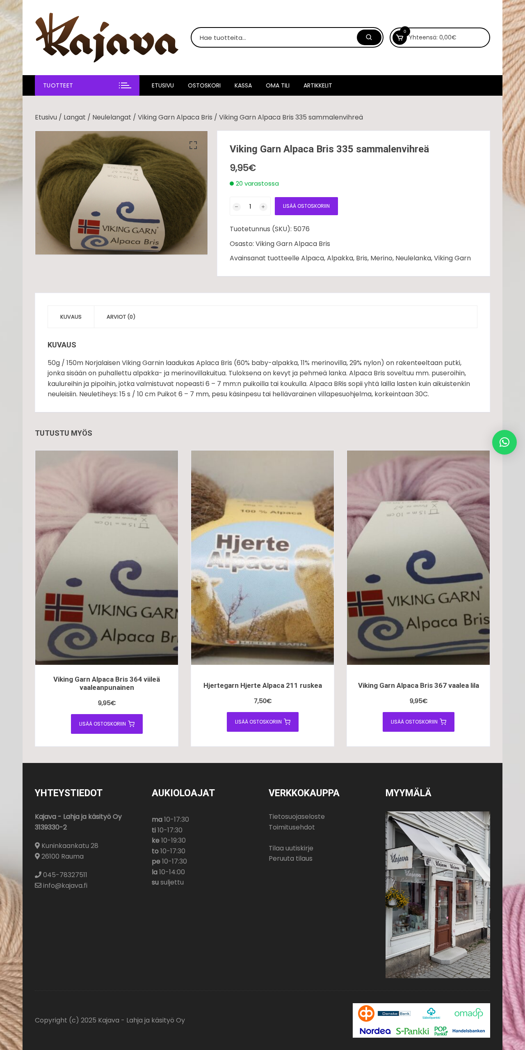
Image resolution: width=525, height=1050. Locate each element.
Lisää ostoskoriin (306, 205)
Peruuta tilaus (291, 858)
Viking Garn (452, 258)
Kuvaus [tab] (71, 317)
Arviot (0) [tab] (121, 317)
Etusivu (163, 85)
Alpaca (312, 258)
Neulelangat (111, 117)
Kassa (243, 85)
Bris (362, 258)
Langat (75, 117)
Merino (381, 258)
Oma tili (278, 85)
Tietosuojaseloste (297, 816)
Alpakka (340, 258)
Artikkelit (318, 85)
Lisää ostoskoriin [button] (102, 723)
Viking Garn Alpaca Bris (175, 117)
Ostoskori (204, 85)
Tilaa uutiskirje (291, 848)
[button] (193, 145)
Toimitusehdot (292, 827)
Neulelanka (413, 258)
